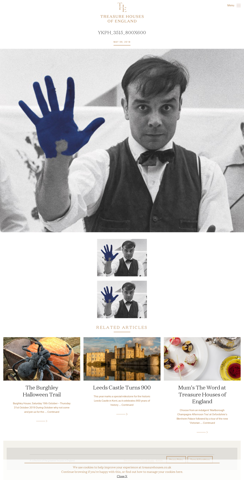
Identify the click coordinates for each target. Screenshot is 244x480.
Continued (53, 411)
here (179, 471)
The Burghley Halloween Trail (42, 391)
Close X (122, 476)
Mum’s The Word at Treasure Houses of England (202, 394)
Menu (231, 5)
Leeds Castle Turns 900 (122, 387)
